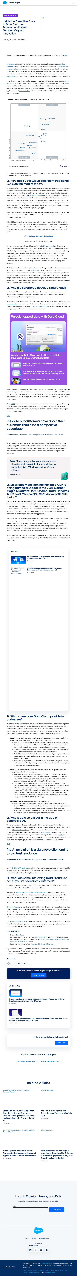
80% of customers (42, 306)
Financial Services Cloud (39, 892)
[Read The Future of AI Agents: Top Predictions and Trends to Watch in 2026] (57, 1098)
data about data (35, 195)
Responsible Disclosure (57, 1270)
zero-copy (49, 246)
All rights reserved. (45, 1263)
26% (8, 406)
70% (13, 404)
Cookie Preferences (34, 1272)
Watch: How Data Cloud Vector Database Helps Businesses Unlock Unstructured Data (36, 356)
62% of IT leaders (44, 832)
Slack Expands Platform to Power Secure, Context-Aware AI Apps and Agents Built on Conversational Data (19, 1153)
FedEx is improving (16, 921)
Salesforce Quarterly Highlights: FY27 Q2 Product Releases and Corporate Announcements (44, 569)
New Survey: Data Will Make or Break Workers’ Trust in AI (42, 379)
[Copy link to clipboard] (24, 963)
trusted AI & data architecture (42, 944)
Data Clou (10, 64)
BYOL (38, 246)
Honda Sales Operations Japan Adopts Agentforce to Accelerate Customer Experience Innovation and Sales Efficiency (37, 1000)
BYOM (43, 246)
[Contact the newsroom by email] (46, 1250)
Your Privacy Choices (50, 1272)
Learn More (61, 1043)
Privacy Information (44, 1270)
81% (19, 409)
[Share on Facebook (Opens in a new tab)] (19, 963)
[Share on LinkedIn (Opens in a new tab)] (8, 963)
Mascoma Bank (21, 892)
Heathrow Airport (13, 907)
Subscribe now (38, 975)
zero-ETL (34, 270)
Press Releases (44, 1238)
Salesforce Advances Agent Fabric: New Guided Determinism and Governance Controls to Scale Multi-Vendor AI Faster (38, 1019)
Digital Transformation (50, 1062)
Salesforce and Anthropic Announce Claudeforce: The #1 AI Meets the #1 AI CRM (45, 557)
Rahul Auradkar (24, 91)
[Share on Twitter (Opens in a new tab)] (14, 963)
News (26, 1238)
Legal (24, 1270)
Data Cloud (20, 935)
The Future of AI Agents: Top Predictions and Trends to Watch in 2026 (56, 1113)
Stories (33, 1238)
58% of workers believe (20, 830)
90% (61, 835)
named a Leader (40, 937)
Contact (25, 1272)
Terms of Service (32, 1270)
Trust (66, 1270)
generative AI (11, 76)
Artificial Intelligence (10, 15)
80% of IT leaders (20, 868)
